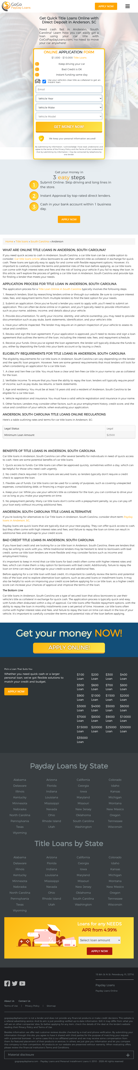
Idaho (115, 785)
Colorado (115, 779)
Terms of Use (85, 149)
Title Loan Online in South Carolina (59, 289)
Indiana (51, 791)
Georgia (83, 785)
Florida (51, 785)
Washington (83, 827)
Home (9, 241)
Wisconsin (115, 827)
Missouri (83, 803)
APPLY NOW (99, 951)
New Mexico (115, 809)
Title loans (22, 241)
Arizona (51, 779)
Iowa (83, 791)
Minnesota (19, 803)
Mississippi (51, 803)
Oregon (115, 815)
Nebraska (19, 809)
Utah (51, 827)
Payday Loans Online (107, 990)
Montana (115, 803)
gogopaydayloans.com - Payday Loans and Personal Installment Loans (52, 1061)
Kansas (115, 791)
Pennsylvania (20, 821)
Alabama (19, 779)
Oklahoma (83, 815)
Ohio (51, 815)
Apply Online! (69, 647)
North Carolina (20, 815)
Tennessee (115, 821)
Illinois (19, 791)
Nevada (51, 809)
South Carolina (40, 241)
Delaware (19, 785)
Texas (20, 827)
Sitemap (51, 1005)
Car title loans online (27, 258)
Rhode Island (51, 821)
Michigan (115, 797)
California (83, 779)
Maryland (83, 797)
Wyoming (20, 832)
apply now (106, 6)
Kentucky (19, 797)
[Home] (16, 6)
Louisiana (51, 797)
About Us (9, 1001)
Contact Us (24, 1001)
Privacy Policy (64, 149)
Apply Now (16, 691)
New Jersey (83, 809)
